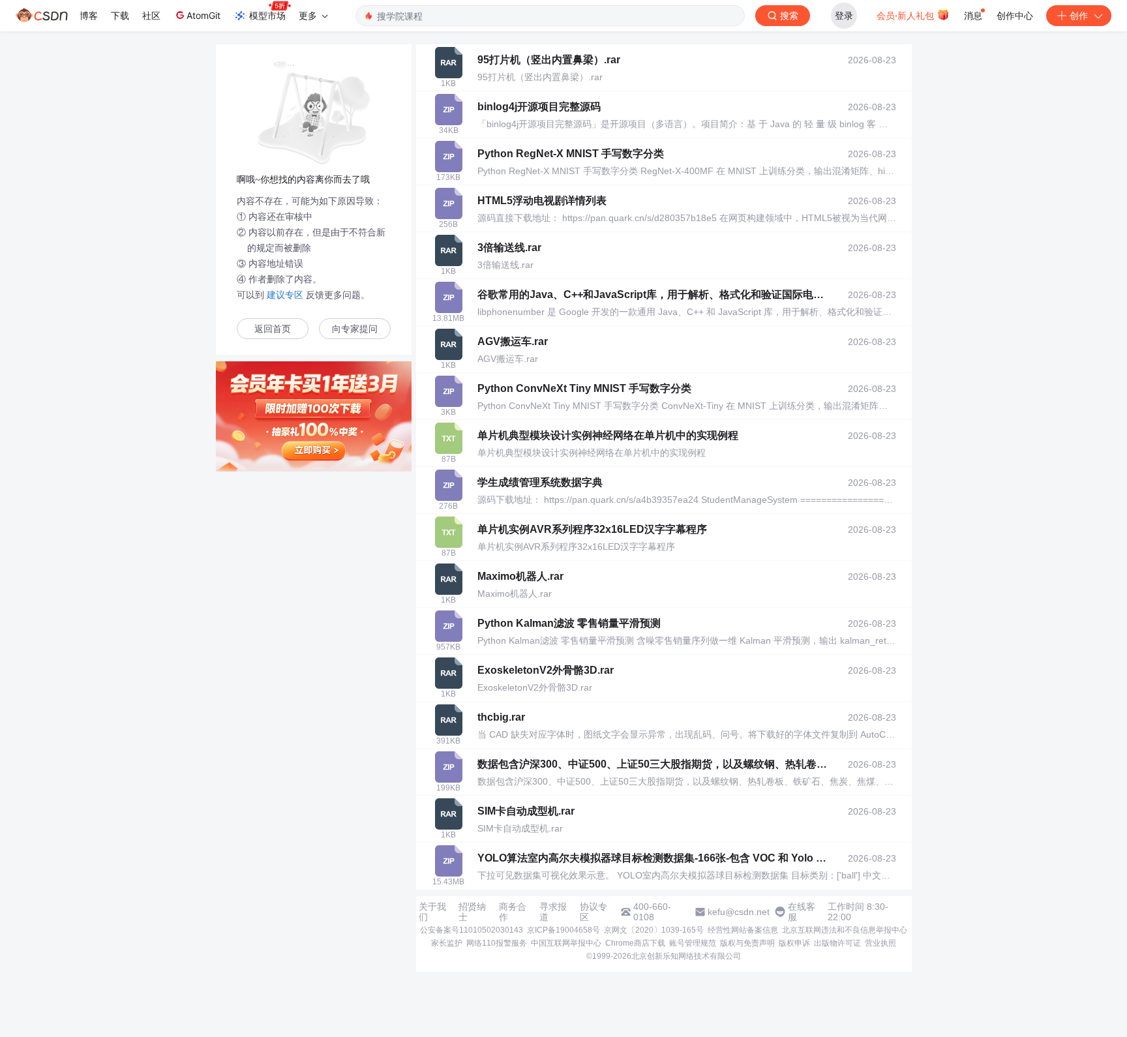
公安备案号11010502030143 (471, 930)
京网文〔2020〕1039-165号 (654, 930)
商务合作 (512, 911)
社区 (151, 15)
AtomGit (203, 15)
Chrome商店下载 (635, 943)
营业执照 (880, 943)
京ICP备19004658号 (563, 930)
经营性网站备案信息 (743, 930)
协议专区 (593, 911)
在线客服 (801, 911)
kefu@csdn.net (739, 912)
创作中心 (1015, 15)
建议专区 (285, 295)
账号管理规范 (692, 943)
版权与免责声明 (747, 943)
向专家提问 (355, 329)
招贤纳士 (472, 911)
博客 (89, 15)
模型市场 (267, 15)
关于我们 (432, 911)
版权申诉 (794, 943)
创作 (1079, 15)
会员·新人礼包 (907, 15)
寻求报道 (553, 911)
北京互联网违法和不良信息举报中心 (844, 930)
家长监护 (446, 943)
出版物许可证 (837, 943)
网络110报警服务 (496, 943)
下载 (120, 15)
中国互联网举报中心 (566, 943)
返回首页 (272, 329)
